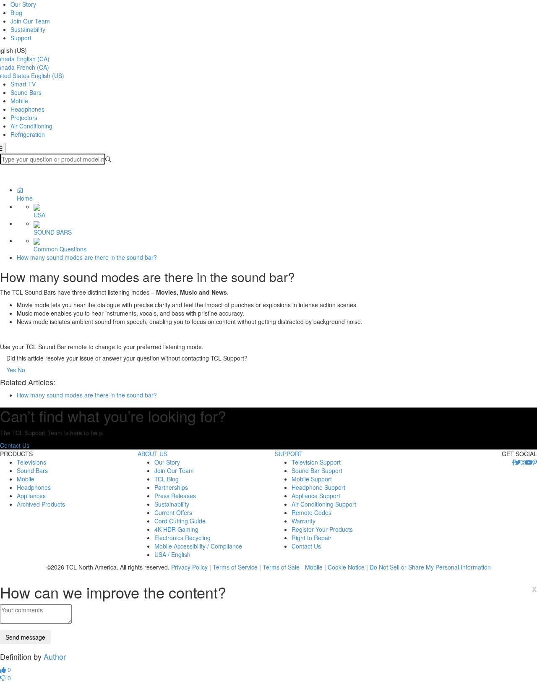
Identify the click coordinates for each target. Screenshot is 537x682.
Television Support (316, 462)
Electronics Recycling (182, 537)
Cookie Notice (346, 567)
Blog (16, 12)
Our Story (23, 4)
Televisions (31, 462)
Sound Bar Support (317, 470)
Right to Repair (311, 537)
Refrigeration (27, 134)
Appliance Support (316, 495)
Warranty (303, 521)
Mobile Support (312, 479)
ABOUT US (152, 453)
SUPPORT (289, 453)
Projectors (23, 117)
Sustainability (27, 29)
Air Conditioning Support (324, 504)
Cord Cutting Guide (180, 521)
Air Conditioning (31, 126)
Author (55, 656)
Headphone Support (318, 487)
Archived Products (41, 504)
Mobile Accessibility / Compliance (198, 546)
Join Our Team (30, 21)
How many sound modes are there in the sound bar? (87, 257)
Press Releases (175, 495)
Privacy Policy (189, 567)
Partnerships (171, 487)
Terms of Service (235, 567)
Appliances (31, 495)
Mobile (19, 101)
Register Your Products (322, 529)
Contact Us (14, 445)
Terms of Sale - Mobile (293, 567)
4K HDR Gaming (176, 529)
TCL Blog (166, 479)
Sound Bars (26, 92)
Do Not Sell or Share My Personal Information (430, 567)
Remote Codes (311, 512)
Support (20, 38)
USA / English (172, 554)
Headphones (27, 109)
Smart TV (23, 84)
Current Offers (173, 512)
